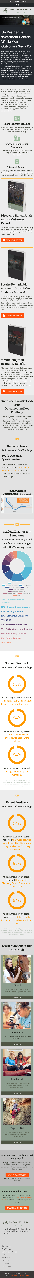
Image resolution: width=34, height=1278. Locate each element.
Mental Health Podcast (9, 1252)
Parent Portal (6, 1266)
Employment (6, 1263)
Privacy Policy (13, 1275)
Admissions (6, 1258)
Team (4, 1255)
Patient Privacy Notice (23, 1275)
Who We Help (6, 1249)
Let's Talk (17, 2)
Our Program (6, 1246)
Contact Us (5, 1260)
